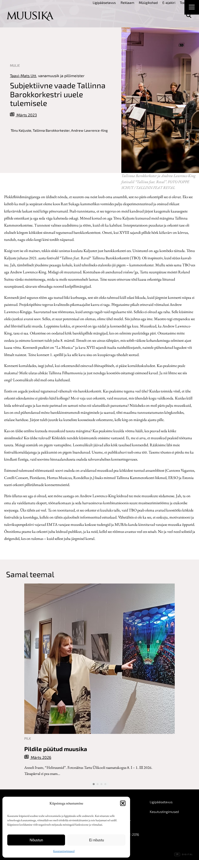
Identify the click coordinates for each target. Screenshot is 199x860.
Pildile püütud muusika (55, 749)
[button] (122, 803)
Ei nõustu (96, 840)
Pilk (27, 738)
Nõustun (36, 840)
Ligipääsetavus (104, 2)
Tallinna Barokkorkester (51, 130)
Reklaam (127, 2)
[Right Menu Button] (192, 8)
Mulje (15, 65)
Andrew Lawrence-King (89, 130)
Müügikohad (148, 2)
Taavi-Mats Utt (23, 75)
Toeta (184, 2)
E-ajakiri (168, 2)
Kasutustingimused (64, 851)
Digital (184, 854)
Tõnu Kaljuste (21, 130)
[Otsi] (188, 15)
